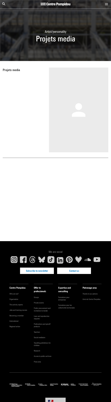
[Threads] (32, 260)
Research (37, 351)
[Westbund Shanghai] (85, 386)
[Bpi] (17, 386)
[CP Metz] (44, 386)
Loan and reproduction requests (41, 317)
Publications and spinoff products (42, 325)
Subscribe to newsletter (37, 270)
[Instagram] (14, 260)
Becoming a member (16, 316)
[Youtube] (97, 260)
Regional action (14, 326)
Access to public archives (42, 356)
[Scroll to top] (104, 395)
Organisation (13, 299)
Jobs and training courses (18, 310)
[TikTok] (51, 260)
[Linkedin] (60, 260)
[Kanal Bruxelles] (70, 386)
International (13, 321)
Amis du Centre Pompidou (91, 299)
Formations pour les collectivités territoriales (66, 306)
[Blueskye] (41, 260)
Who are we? (14, 294)
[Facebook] (23, 260)
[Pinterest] (69, 260)
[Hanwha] (96, 386)
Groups (36, 297)
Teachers (37, 332)
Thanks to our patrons (90, 294)
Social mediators (39, 337)
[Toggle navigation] (106, 4)
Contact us (74, 270)
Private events (39, 303)
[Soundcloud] (87, 260)
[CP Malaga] (55, 386)
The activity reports (16, 305)
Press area (37, 362)
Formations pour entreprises (63, 298)
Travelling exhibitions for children (42, 344)
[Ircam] (31, 386)
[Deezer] (78, 260)
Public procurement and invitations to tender (42, 309)
